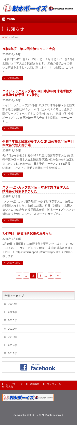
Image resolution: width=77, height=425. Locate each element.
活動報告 (34, 384)
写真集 (9, 386)
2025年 (12, 303)
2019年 (12, 328)
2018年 (12, 336)
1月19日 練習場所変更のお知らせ (27, 233)
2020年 (12, 320)
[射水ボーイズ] (38, 8)
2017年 (12, 345)
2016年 (12, 353)
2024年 (12, 312)
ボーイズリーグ (14, 384)
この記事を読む (13, 78)
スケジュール (54, 384)
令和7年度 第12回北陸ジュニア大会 (28, 49)
